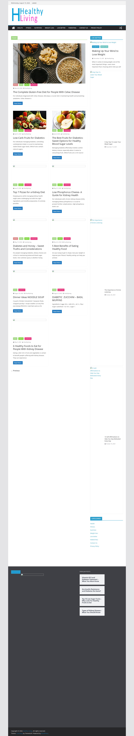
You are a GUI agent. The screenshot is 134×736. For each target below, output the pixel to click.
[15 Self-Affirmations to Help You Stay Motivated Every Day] (96, 440)
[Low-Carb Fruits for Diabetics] (29, 120)
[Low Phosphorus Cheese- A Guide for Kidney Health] (68, 174)
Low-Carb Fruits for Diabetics (29, 137)
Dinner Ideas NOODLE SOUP (28, 297)
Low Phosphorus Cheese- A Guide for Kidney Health (67, 193)
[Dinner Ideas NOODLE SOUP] (29, 279)
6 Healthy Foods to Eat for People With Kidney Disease (28, 347)
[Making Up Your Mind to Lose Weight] (106, 42)
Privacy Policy (96, 28)
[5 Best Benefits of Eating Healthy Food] (68, 228)
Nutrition (38, 28)
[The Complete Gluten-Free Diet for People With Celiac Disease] (49, 63)
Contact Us (83, 28)
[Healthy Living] (13, 28)
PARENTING (72, 28)
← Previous (15, 371)
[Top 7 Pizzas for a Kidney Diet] (29, 174)
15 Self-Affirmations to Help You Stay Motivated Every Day (113, 439)
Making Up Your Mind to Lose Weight (105, 52)
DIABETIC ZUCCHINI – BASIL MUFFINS (68, 298)
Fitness (28, 28)
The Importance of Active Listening (113, 291)
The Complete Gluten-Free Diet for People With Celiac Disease (46, 92)
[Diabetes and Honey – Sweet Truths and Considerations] (29, 228)
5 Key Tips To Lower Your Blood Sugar (113, 143)
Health (20, 28)
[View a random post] (120, 28)
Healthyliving (28, 88)
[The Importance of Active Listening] (96, 292)
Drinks (15, 84)
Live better (61, 28)
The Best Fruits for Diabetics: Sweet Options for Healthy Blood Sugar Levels (67, 140)
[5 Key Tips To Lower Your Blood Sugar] (96, 144)
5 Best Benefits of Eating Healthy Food (65, 247)
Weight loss (49, 28)
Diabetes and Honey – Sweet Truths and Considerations (28, 247)
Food (21, 84)
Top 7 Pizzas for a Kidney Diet (29, 192)
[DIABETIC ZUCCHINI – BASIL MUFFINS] (68, 279)
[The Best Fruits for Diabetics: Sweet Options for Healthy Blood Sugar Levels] (68, 120)
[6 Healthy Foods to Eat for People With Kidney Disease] (29, 328)
